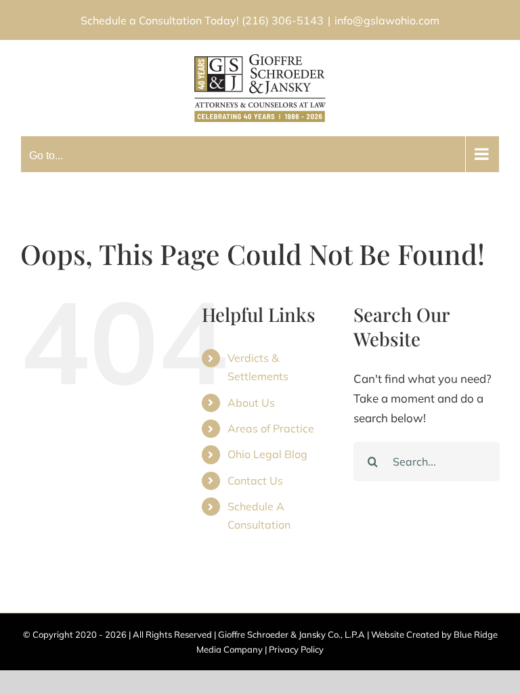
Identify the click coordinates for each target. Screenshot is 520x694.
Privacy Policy (296, 649)
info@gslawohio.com (386, 20)
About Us (251, 402)
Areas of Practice (271, 428)
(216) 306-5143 (283, 20)
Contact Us (255, 480)
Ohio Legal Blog (267, 454)
